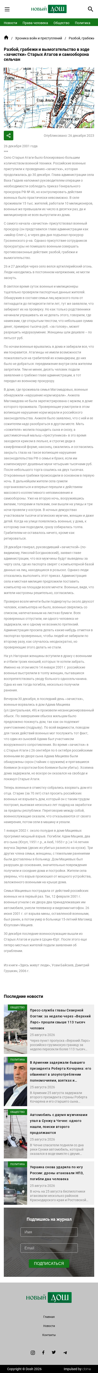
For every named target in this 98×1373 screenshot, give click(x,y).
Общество (61, 23)
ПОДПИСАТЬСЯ (49, 1264)
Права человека (35, 23)
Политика (82, 23)
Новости (10, 23)
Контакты (49, 1335)
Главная (49, 1317)
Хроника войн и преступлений (38, 38)
